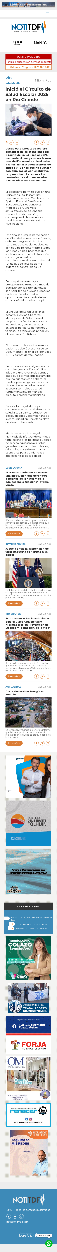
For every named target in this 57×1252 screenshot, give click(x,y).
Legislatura (13, 467)
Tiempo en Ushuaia (28, 43)
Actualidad (13, 686)
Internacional (15, 544)
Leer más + (14, 533)
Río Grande (13, 613)
